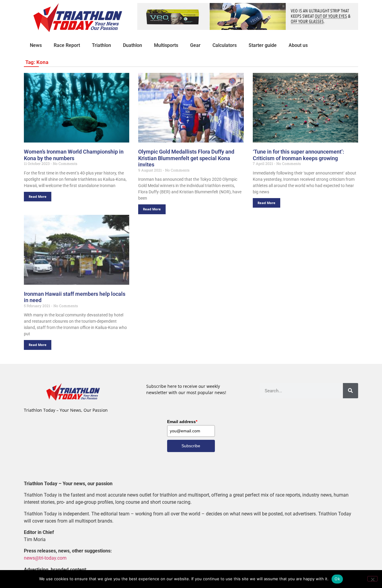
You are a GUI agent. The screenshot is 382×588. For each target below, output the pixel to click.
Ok (337, 578)
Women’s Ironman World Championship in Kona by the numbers (74, 154)
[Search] (350, 390)
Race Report (67, 45)
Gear (195, 45)
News (36, 45)
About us (298, 45)
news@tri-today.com (45, 558)
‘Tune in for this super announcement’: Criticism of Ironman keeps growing (298, 154)
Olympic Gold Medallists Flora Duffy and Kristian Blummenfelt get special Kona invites (186, 158)
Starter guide (263, 45)
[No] (372, 578)
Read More (38, 196)
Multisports (166, 45)
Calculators (224, 45)
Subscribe (190, 445)
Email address (182, 421)
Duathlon (132, 45)
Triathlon (101, 45)
